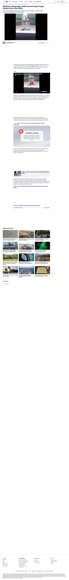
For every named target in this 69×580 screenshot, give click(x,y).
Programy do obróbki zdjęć (22, 559)
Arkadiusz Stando (11, 42)
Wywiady (52, 562)
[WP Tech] (9, 1)
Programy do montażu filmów (23, 562)
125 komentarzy (42, 42)
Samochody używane (54, 561)
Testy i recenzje (37, 560)
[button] (58, 1)
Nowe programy (21, 567)
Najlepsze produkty (37, 562)
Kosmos (20, 1)
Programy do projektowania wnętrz (23, 561)
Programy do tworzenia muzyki (23, 560)
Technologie (14, 1)
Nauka (26, 1)
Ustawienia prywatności (49, 571)
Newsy (36, 559)
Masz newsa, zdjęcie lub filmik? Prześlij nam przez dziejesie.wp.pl (26, 205)
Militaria (30, 1)
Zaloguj (62, 1)
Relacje (52, 563)
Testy (51, 559)
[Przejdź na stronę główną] (4, 2)
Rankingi (36, 561)
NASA (32, 65)
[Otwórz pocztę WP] (55, 1)
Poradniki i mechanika (54, 560)
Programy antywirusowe (22, 563)
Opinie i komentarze (37, 1)
